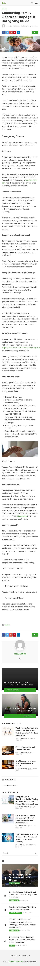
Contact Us (15, 956)
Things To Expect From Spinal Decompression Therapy (20, 877)
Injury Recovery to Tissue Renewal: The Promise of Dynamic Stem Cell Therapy (26, 838)
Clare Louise (22, 844)
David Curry (22, 826)
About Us (26, 956)
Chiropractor (15, 883)
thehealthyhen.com (16, 961)
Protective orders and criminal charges (25, 748)
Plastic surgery (15, 912)
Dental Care (14, 900)
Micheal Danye (23, 807)
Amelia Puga (13, 26)
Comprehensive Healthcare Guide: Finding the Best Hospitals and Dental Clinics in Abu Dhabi (26, 800)
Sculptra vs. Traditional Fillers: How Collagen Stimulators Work (22, 908)
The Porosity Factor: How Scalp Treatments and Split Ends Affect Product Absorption (26, 731)
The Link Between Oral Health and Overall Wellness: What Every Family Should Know (23, 894)
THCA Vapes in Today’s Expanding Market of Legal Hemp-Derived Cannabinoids (25, 819)
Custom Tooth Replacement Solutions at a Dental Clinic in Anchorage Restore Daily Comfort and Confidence (22, 923)
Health (4, 9)
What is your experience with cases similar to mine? (25, 763)
